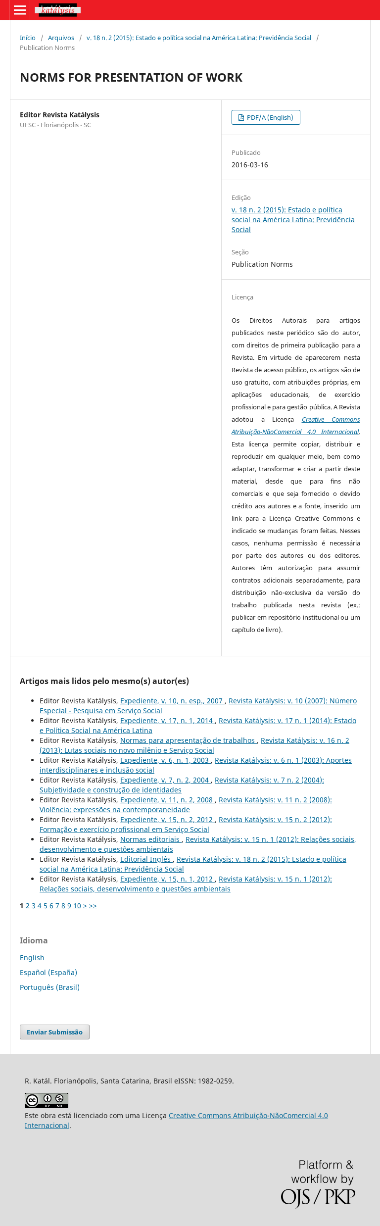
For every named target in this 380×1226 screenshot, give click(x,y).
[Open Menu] (20, 10)
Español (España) (48, 972)
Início (28, 37)
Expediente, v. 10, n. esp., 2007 (172, 700)
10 (77, 905)
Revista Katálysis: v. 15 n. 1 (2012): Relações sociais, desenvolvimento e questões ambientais (186, 883)
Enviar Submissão (55, 1032)
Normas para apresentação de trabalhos (188, 740)
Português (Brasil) (50, 987)
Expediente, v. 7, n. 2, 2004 (165, 780)
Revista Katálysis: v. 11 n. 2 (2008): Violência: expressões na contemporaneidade (186, 804)
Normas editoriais (151, 839)
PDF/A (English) (269, 117)
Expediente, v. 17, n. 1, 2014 (167, 720)
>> (93, 905)
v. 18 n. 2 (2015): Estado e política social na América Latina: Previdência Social (199, 37)
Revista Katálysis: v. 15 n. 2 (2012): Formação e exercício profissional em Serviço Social (186, 824)
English (32, 957)
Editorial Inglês (146, 859)
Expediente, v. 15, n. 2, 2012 (167, 819)
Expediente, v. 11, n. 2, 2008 (167, 799)
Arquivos (61, 37)
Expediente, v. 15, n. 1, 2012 (167, 878)
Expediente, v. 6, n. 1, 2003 (165, 760)
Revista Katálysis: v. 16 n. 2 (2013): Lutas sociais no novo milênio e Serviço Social (194, 745)
